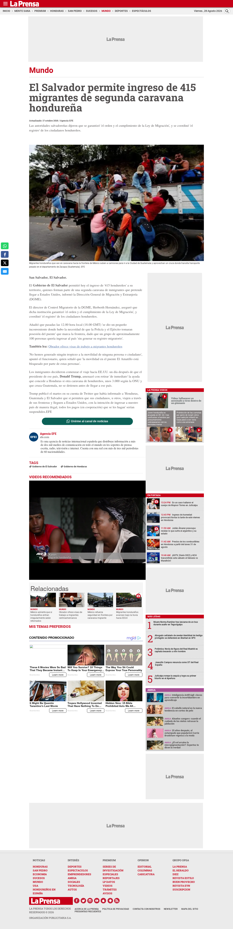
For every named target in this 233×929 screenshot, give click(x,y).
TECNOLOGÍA (76, 885)
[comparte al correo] (5, 271)
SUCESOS (39, 878)
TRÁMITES (110, 889)
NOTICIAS (39, 860)
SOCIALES (74, 882)
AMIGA (72, 878)
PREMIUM (109, 860)
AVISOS (107, 893)
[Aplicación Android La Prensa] (110, 900)
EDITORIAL (144, 866)
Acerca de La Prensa (87, 909)
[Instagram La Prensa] (90, 900)
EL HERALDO (181, 870)
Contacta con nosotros (146, 909)
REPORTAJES (111, 878)
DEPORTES (75, 866)
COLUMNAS (145, 870)
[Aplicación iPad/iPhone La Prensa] (103, 900)
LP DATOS (109, 882)
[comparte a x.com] (5, 263)
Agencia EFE (66, 120)
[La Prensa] (45, 901)
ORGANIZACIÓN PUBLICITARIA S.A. (50, 918)
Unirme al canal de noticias (89, 421)
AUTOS (72, 889)
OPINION (143, 860)
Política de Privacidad (115, 909)
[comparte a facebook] (5, 254)
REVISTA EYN (181, 885)
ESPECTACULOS (78, 870)
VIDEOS (107, 885)
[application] (87, 530)
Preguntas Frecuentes (88, 911)
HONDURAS (40, 866)
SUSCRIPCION (181, 889)
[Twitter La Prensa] (83, 900)
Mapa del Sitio (189, 909)
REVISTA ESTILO (183, 878)
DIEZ (175, 874)
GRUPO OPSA (181, 860)
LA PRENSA (180, 866)
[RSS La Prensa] (117, 900)
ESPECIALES (110, 874)
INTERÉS (73, 860)
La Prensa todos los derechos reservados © (50, 910)
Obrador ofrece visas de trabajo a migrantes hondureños (85, 346)
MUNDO (38, 882)
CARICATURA (146, 874)
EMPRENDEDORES (79, 874)
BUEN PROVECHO (184, 882)
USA (35, 885)
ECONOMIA (40, 874)
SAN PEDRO (40, 870)
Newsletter (171, 909)
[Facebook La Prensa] (77, 900)
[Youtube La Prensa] (97, 900)
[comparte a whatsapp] (5, 245)
